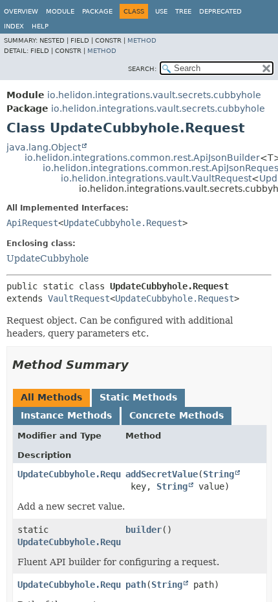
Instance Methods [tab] (66, 415)
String (218, 474)
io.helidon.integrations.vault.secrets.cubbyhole (154, 95)
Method (141, 40)
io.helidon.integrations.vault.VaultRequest (156, 178)
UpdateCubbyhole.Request (122, 223)
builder (143, 529)
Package (97, 11)
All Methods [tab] (51, 397)
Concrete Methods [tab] (176, 415)
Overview (21, 11)
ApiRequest (32, 223)
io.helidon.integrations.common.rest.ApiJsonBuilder (142, 157)
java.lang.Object (43, 147)
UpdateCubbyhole (47, 258)
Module (60, 11)
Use (161, 11)
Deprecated (220, 11)
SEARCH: (142, 68)
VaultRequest (79, 298)
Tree (183, 11)
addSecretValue (161, 474)
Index (14, 26)
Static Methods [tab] (138, 397)
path (135, 584)
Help (40, 26)
